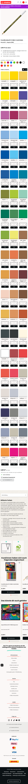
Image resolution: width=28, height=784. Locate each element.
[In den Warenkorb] (5, 88)
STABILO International (14, 705)
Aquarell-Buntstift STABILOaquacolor (9, 624)
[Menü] (26, 2)
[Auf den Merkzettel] (19, 563)
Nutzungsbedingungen (18, 773)
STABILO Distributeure (14, 709)
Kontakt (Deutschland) (14, 684)
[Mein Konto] (21, 2)
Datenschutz (13, 771)
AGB (25, 773)
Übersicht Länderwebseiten (14, 707)
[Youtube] (16, 720)
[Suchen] (18, 2)
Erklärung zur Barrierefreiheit (19, 775)
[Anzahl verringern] (2, 84)
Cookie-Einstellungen (6, 773)
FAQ (14, 681)
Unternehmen (14, 662)
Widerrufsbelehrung (7, 775)
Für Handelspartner (14, 667)
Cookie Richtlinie (20, 771)
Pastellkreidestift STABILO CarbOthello (10, 584)
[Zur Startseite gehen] (7, 2)
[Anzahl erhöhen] (7, 84)
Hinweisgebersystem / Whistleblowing (14, 672)
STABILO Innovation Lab (14, 665)
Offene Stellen (14, 658)
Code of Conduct (14, 669)
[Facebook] (11, 720)
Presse (14, 660)
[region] (14, 22)
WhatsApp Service (14, 686)
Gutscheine (14, 693)
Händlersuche (14, 688)
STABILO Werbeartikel (14, 695)
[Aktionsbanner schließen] (27, 6)
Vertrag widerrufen (14, 781)
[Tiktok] (14, 720)
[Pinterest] (19, 720)
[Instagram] (9, 720)
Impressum (6, 771)
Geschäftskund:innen (14, 690)
